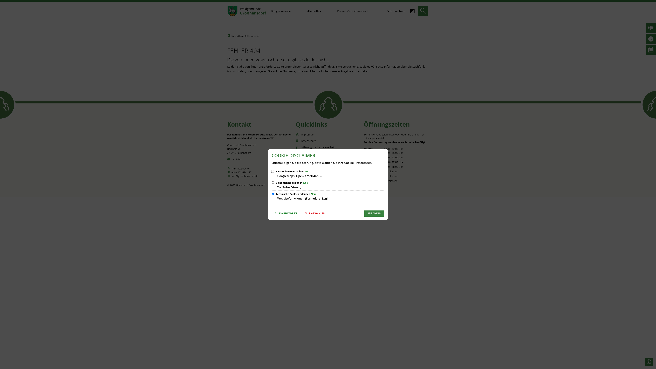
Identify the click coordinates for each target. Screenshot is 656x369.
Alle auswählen (286, 213)
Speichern (374, 213)
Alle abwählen (315, 213)
